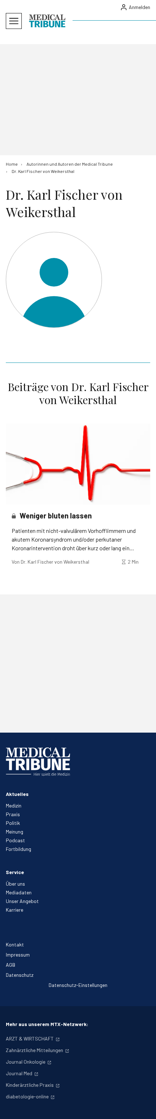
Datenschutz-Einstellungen (78, 985)
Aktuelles (17, 794)
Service (15, 872)
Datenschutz (19, 975)
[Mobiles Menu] (14, 21)
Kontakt (15, 944)
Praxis (13, 814)
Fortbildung (18, 849)
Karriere (14, 910)
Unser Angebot (22, 901)
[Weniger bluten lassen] (78, 464)
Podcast (15, 840)
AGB (10, 965)
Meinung (14, 831)
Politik (13, 823)
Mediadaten (19, 892)
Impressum (18, 954)
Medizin (13, 805)
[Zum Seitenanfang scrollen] (143, 1106)
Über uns (15, 884)
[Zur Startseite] (47, 21)
